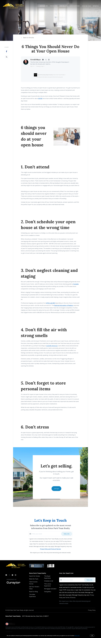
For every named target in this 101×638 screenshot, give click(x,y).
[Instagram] (15, 575)
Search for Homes (34, 576)
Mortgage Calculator (50, 589)
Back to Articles (28, 38)
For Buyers (54, 6)
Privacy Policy (91, 610)
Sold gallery (47, 591)
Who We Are (44, 6)
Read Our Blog (33, 591)
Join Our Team (75, 6)
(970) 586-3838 (86, 6)
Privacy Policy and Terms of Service (50, 549)
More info (77, 635)
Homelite (76, 284)
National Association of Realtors (63, 305)
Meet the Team (33, 579)
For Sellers (64, 6)
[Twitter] (9, 575)
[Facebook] (6, 575)
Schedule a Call (48, 581)
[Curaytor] (13, 584)
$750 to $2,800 (50, 303)
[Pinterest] (12, 575)
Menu (96, 6)
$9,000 (40, 98)
